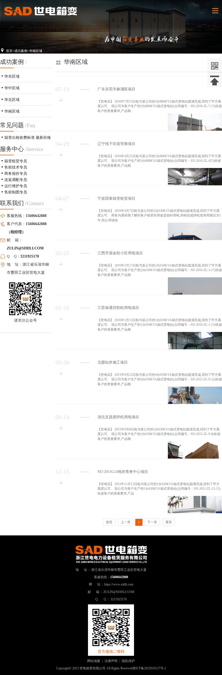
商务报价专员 (15, 174)
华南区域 (35, 51)
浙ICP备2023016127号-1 (149, 668)
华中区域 (11, 88)
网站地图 (93, 661)
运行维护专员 (15, 186)
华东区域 (11, 76)
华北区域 (11, 100)
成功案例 (20, 51)
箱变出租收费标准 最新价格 (27, 138)
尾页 (168, 522)
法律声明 (111, 661)
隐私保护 (128, 661)
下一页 (152, 522)
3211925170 (118, 599)
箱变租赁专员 (15, 161)
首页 (9, 51)
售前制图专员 (15, 192)
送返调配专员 (15, 180)
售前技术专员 (15, 167)
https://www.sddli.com (118, 584)
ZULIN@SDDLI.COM (118, 592)
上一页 (125, 522)
